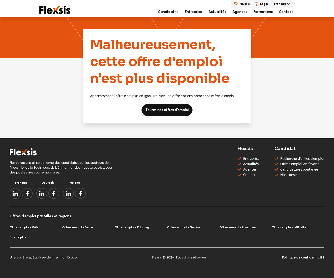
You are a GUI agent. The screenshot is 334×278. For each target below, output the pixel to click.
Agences (239, 11)
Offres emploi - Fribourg (132, 227)
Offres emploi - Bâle (24, 227)
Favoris (244, 4)
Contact (286, 11)
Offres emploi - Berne (77, 227)
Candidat (166, 11)
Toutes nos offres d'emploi (167, 110)
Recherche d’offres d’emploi (302, 158)
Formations (263, 11)
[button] (167, 236)
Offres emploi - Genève (183, 227)
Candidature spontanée (299, 169)
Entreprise (193, 11)
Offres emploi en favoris (299, 164)
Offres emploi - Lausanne (237, 227)
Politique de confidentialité (303, 257)
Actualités (217, 11)
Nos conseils (290, 174)
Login (264, 4)
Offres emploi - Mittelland (290, 227)
